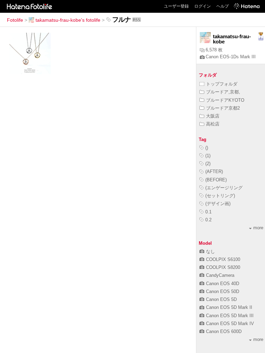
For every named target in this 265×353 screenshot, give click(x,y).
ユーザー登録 (176, 6)
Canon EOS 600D (224, 331)
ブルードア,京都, (223, 91)
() (206, 147)
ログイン (202, 6)
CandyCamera (220, 275)
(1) (207, 155)
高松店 (212, 124)
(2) (207, 163)
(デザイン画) (217, 203)
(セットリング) (220, 195)
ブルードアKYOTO (225, 100)
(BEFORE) (216, 179)
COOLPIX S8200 (223, 267)
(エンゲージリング (224, 187)
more (258, 227)
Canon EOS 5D (221, 299)
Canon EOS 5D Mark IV (230, 323)
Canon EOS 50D (222, 291)
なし (210, 251)
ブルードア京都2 (223, 108)
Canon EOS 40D (222, 283)
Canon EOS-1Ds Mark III (231, 56)
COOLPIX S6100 (223, 259)
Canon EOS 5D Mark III (230, 315)
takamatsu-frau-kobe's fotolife (68, 20)
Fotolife (15, 20)
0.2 (208, 219)
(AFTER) (214, 171)
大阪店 (212, 116)
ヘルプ (222, 6)
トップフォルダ (221, 84)
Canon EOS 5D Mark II (229, 307)
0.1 (208, 211)
